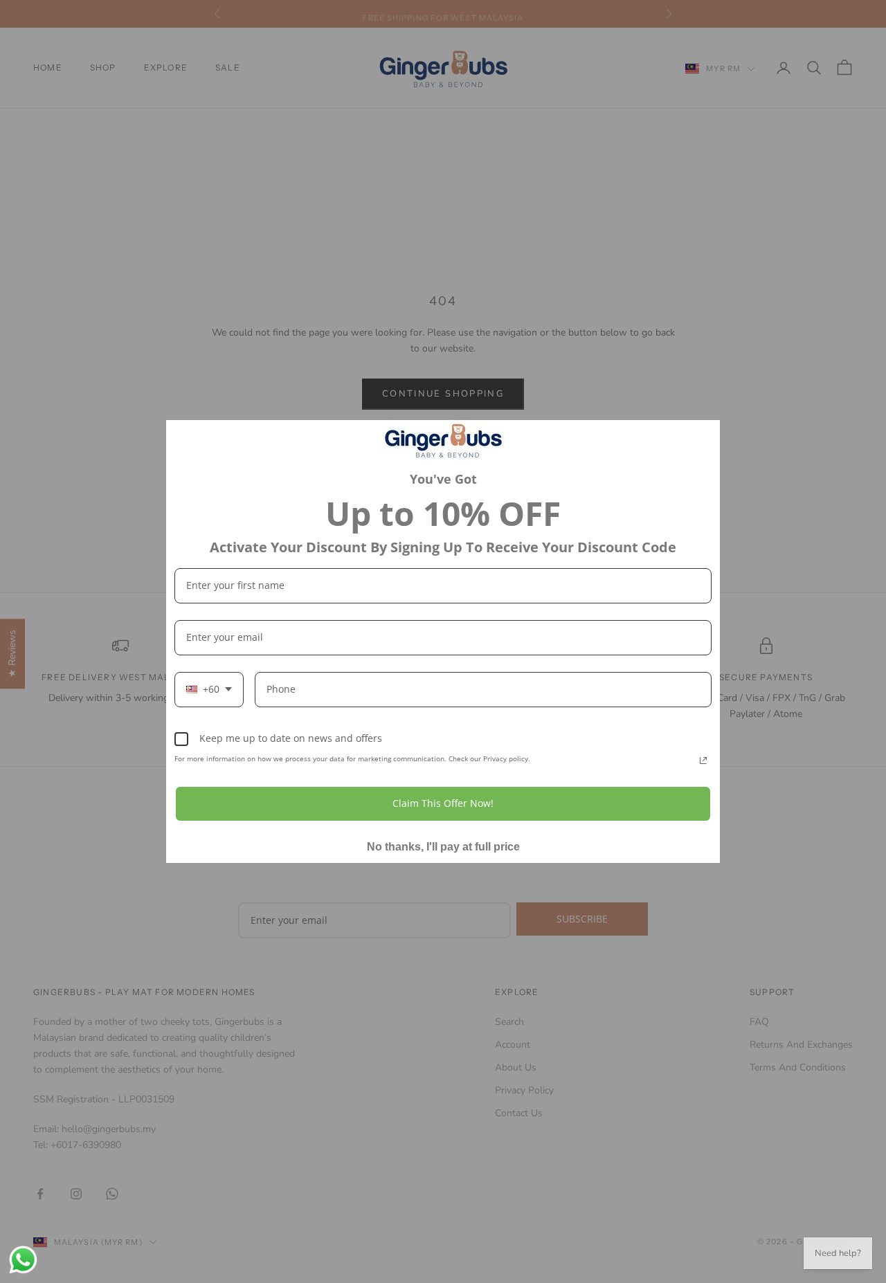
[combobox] (209, 689)
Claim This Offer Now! (443, 803)
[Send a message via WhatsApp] (23, 1260)
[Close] (703, 436)
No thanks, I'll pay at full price (443, 847)
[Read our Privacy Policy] (703, 760)
